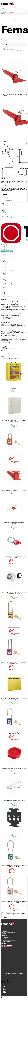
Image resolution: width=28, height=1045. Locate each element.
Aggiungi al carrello (6, 251)
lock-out (5, 208)
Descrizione (3, 222)
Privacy (4, 933)
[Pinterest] (3, 205)
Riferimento (3, 350)
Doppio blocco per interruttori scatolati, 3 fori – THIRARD (14, 832)
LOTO (4, 212)
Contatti (5, 931)
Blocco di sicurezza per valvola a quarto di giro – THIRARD (14, 490)
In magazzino (3, 352)
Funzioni (7, 222)
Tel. (6, 937)
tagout (4, 210)
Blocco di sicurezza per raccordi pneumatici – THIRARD (14, 800)
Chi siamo (5, 929)
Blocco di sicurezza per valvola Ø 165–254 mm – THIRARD (14, 768)
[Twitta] (3, 204)
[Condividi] (3, 203)
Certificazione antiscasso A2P (9, 940)
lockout (4, 209)
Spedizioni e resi (6, 938)
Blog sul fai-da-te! (6, 941)
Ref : (1, 244)
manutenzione (6, 211)
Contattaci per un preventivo (14, 217)
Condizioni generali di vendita (9, 932)
